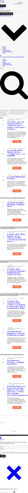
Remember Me (18, 3)
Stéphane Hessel (6, 50)
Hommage (15, 231)
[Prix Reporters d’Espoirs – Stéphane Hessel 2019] (14, 354)
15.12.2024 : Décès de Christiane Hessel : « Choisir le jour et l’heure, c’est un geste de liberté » (16, 125)
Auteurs (4, 47)
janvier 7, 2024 (23, 175)
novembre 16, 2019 (10, 329)
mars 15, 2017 (12, 384)
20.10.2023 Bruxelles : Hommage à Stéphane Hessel (16, 204)
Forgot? (2, 7)
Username (2, 2)
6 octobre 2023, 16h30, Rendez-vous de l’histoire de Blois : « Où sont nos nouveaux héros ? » (16, 237)
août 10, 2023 (12, 232)
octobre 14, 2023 (21, 200)
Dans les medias (16, 383)
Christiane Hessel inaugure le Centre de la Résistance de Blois (16, 333)
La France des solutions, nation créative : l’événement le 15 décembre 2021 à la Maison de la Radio (16, 304)
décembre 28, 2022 (10, 267)
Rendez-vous (16, 175)
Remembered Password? (5, 15)
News (15, 119)
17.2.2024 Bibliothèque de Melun (16, 178)
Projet (4, 46)
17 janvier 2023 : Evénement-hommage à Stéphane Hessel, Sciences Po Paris (16, 271)
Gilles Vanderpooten (7, 51)
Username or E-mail (4, 11)
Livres (4, 49)
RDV (4, 53)
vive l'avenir (10, 119)
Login (2, 0)
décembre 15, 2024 (10, 120)
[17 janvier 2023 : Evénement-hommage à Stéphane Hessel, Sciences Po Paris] (14, 261)
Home (1, 117)
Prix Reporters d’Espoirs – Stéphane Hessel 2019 (15, 362)
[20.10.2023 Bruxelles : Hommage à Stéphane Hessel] (14, 198)
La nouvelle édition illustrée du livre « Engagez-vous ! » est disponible (16, 153)
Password (20, 2)
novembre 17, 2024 (21, 148)
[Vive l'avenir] (12, 56)
